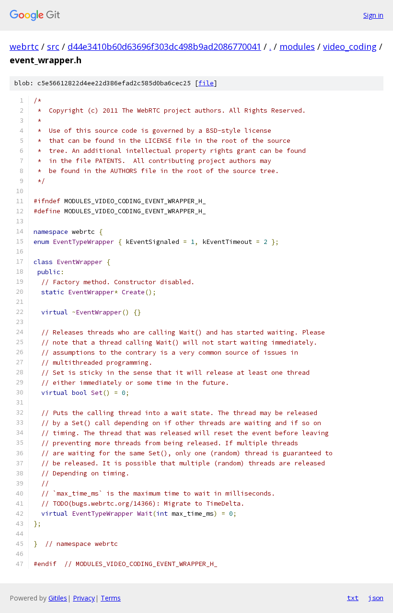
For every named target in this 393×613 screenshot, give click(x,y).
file (206, 83)
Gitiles (57, 597)
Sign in (373, 15)
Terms (111, 597)
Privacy (84, 597)
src (53, 46)
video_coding (350, 46)
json (375, 597)
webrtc (24, 46)
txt (352, 597)
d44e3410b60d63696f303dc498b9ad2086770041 (164, 46)
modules (297, 46)
